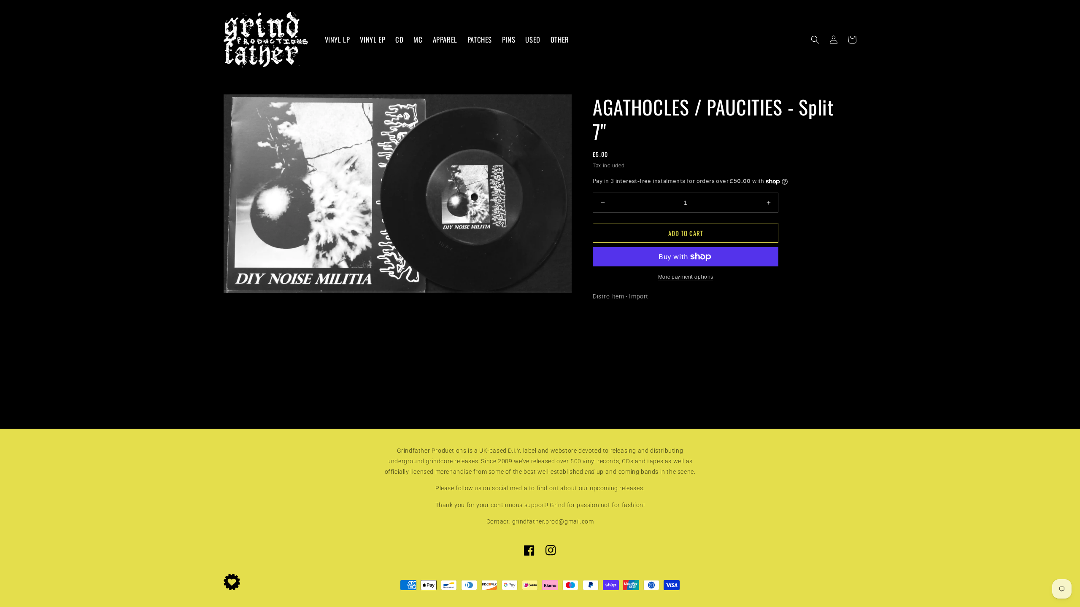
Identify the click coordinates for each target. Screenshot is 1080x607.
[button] (815, 39)
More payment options (685, 277)
